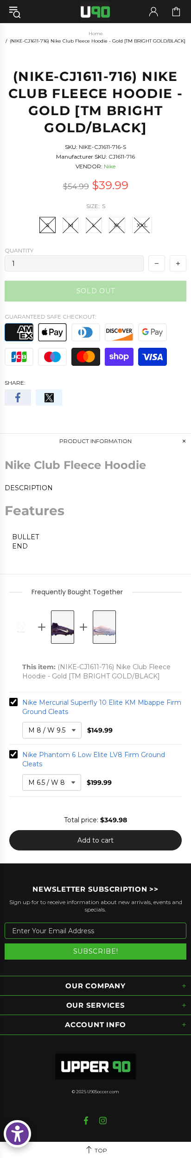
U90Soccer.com (103, 1091)
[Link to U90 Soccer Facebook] (87, 1120)
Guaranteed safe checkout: (50, 316)
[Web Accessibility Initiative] (17, 1133)
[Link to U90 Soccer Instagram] (103, 1120)
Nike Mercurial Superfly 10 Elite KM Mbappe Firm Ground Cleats (101, 707)
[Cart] (176, 11)
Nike (109, 166)
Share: (15, 382)
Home (96, 34)
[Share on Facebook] (18, 397)
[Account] (153, 11)
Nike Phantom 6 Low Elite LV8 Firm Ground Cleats (93, 759)
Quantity (19, 250)
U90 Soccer (95, 12)
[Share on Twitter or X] (49, 397)
